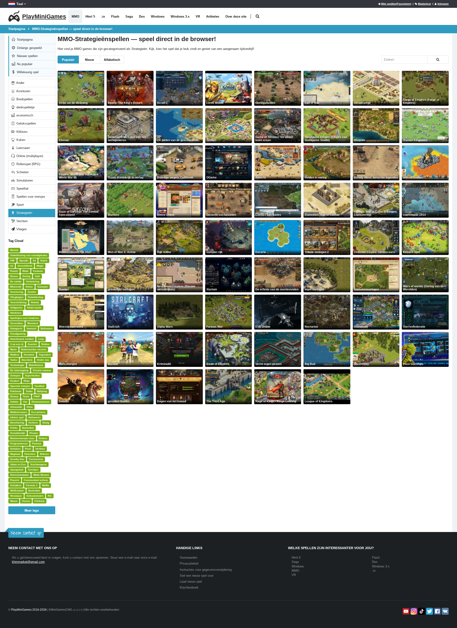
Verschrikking (18, 302)
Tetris (26, 396)
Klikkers (21, 132)
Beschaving (17, 422)
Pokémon (15, 391)
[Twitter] (429, 611)
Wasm (13, 501)
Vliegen (21, 229)
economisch (24, 115)
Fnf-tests (40, 501)
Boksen (44, 454)
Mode (25, 271)
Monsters (32, 323)
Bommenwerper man (22, 438)
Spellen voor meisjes (30, 196)
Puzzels (14, 480)
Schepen (15, 375)
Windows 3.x (180, 16)
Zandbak (40, 386)
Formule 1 (32, 485)
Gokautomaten (34, 495)
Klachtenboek (189, 587)
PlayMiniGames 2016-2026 (29, 609)
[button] (257, 16)
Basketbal (28, 428)
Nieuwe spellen (27, 56)
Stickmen (15, 313)
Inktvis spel (17, 417)
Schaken (15, 448)
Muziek (14, 250)
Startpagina (24, 39)
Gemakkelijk (17, 433)
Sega (129, 16)
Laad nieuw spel (191, 581)
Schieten (22, 172)
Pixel (28, 448)
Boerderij (27, 360)
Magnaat (15, 454)
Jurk (37, 276)
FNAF (37, 396)
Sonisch (31, 328)
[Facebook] (437, 611)
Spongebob (16, 469)
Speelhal (21, 188)
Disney (14, 396)
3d (34, 260)
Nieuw (89, 59)
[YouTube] (405, 611)
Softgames (16, 307)
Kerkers (33, 422)
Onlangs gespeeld (29, 48)
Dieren (14, 276)
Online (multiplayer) (29, 156)
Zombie (32, 292)
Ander (19, 83)
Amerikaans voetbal (22, 339)
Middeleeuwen (18, 412)
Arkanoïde (16, 407)
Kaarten (32, 344)
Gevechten (16, 323)
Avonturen (22, 91)
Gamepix (42, 286)
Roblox (45, 344)
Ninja (27, 380)
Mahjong (42, 391)
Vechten (21, 221)
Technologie (17, 365)
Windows (157, 16)
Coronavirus (36, 459)
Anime (29, 286)
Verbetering (32, 281)
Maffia (45, 485)
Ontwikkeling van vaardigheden (28, 255)
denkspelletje (25, 107)
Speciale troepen (20, 386)
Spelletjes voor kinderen (24, 318)
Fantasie (38, 271)
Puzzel (14, 271)
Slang (45, 422)
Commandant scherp (36, 480)
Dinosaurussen (40, 401)
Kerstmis (29, 354)
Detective (30, 454)
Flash (115, 16)
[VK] (445, 611)
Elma (30, 407)
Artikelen (212, 16)
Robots (35, 302)
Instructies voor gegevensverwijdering (206, 569)
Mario (13, 349)
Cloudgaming (17, 333)
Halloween (34, 417)
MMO (75, 16)
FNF (12, 260)
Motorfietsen (36, 365)
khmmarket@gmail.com (28, 562)
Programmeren (19, 443)
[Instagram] (413, 611)
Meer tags (32, 510)
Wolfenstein (17, 490)
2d (11, 265)
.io (103, 16)
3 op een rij (16, 344)
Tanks (13, 360)
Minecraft (15, 286)
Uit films (40, 448)
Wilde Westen (41, 475)
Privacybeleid (189, 563)
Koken (20, 140)
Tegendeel (45, 354)
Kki (50, 495)
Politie (14, 428)
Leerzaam (22, 148)
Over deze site (235, 16)
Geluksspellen (25, 123)
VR (198, 16)
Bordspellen (24, 99)
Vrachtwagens (38, 464)
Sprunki (23, 260)
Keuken (14, 380)
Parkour (36, 443)
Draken (43, 438)
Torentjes (33, 469)
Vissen (26, 501)
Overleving (16, 292)
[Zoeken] (438, 59)
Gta (25, 401)
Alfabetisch (112, 59)
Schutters (15, 485)
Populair (68, 59)
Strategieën (23, 213)
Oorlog (26, 276)
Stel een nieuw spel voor (197, 575)
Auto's (43, 260)
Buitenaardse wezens (33, 349)
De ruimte (15, 281)
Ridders (14, 354)
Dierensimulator (19, 475)
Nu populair (24, 64)
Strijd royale (34, 307)
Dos (142, 16)
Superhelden (32, 375)
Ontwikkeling (35, 297)
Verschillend (25, 265)
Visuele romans (42, 370)
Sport (19, 204)
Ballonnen (46, 328)
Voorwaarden (188, 557)
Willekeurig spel (27, 72)
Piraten (34, 433)
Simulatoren (24, 180)
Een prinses (38, 412)
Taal (19, 4)
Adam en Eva (18, 464)
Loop (41, 339)
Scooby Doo (17, 459)
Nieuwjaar (16, 495)
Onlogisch (16, 328)
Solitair (14, 401)
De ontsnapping (19, 370)
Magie (40, 265)
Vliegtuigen (16, 297)
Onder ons (43, 360)
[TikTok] (421, 611)
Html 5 (90, 16)
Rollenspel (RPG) (27, 164)
